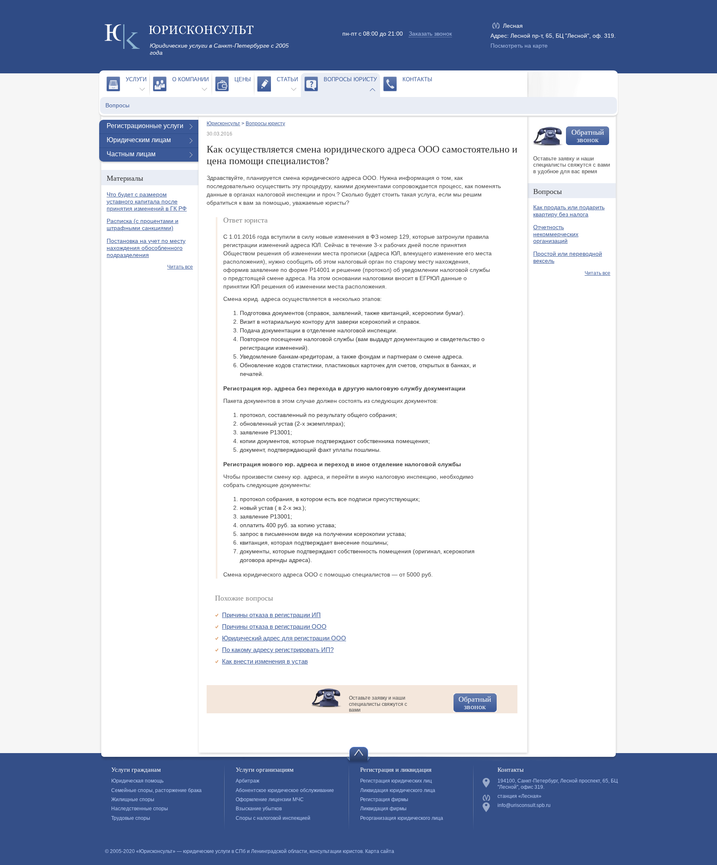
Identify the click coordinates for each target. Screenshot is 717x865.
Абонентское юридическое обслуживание (285, 790)
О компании (190, 79)
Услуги (136, 79)
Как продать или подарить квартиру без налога (569, 211)
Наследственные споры (139, 809)
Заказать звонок (430, 33)
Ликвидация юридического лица (397, 790)
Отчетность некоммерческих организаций (555, 234)
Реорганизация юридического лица (401, 818)
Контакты (417, 79)
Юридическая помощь (137, 781)
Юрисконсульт (223, 123)
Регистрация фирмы (384, 799)
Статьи (287, 79)
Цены (242, 79)
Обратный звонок (474, 702)
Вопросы (117, 105)
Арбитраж (247, 781)
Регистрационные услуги (145, 125)
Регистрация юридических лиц (396, 781)
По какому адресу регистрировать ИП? (278, 649)
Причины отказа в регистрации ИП (271, 614)
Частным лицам (131, 153)
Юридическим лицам (139, 139)
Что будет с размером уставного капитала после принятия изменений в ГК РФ (147, 201)
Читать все (180, 267)
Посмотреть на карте (519, 45)
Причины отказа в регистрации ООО (274, 626)
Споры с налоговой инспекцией (273, 818)
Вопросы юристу (350, 79)
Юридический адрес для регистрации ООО (284, 638)
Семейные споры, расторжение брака (156, 790)
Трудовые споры (130, 818)
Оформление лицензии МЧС (270, 799)
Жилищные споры (132, 799)
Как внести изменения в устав (265, 661)
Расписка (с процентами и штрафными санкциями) (142, 224)
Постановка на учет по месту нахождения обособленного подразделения (146, 247)
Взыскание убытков (259, 809)
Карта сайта (379, 851)
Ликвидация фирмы (383, 809)
